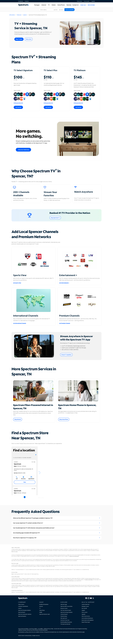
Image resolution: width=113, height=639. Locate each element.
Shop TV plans (19, 39)
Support (83, 610)
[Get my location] (36, 454)
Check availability (69, 9)
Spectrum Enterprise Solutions (24, 610)
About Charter (21, 604)
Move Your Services (86, 616)
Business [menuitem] (69, 5)
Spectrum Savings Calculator (66, 612)
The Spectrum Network (65, 624)
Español (93, 1)
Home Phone (42, 610)
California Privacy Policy (48, 628)
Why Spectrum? (64, 618)
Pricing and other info (18, 103)
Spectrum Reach (21, 612)
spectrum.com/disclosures (74, 556)
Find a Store (79, 1)
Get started (18, 107)
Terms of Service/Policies (23, 628)
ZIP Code (61, 8)
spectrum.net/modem (89, 579)
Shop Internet (17, 419)
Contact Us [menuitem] (75, 5)
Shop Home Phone (63, 419)
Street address (42, 8)
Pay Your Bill (84, 608)
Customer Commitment (23, 606)
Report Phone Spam (86, 622)
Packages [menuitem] (37, 5)
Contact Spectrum (85, 604)
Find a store (28, 39)
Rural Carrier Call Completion (88, 620)
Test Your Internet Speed (66, 610)
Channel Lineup (64, 616)
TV (40, 608)
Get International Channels (19, 323)
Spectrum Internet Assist (44, 614)
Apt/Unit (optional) (56, 9)
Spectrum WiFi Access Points (66, 606)
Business (27, 1)
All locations (12, 14)
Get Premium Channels (64, 323)
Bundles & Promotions (43, 604)
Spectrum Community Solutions (24, 614)
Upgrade (83, 614)
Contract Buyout (64, 614)
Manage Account (85, 606)
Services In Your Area (65, 620)
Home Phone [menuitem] (61, 5)
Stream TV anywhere (66, 354)
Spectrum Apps (64, 604)
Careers (19, 608)
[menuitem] (20, 1)
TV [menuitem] (49, 5)
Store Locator (84, 612)
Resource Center (64, 608)
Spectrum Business (22, 616)
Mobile (40, 612)
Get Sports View (17, 282)
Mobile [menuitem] (54, 5)
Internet (41, 606)
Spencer (25, 14)
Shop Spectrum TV (55, 217)
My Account (86, 1)
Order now (83, 5)
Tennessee (19, 14)
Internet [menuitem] (44, 5)
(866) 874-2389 (19, 473)
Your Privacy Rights (33, 628)
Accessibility (40, 628)
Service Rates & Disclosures (87, 618)
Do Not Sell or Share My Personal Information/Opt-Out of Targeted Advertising (70, 628)
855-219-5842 (91, 5)
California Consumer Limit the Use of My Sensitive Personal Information (33, 630)
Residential (20, 1)
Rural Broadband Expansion (66, 622)
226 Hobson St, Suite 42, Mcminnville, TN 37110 (23, 469)
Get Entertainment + (64, 282)
